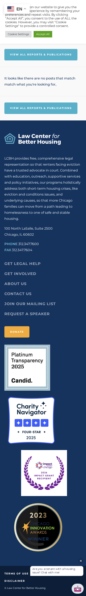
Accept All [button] (43, 34)
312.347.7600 (28, 244)
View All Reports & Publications (41, 54)
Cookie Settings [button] (18, 34)
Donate (17, 331)
